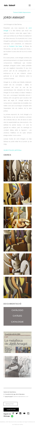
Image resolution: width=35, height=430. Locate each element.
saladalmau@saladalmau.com (20, 396)
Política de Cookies (18, 424)
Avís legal (25, 421)
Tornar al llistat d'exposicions (22, 12)
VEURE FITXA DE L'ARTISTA (12, 150)
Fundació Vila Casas (15, 46)
